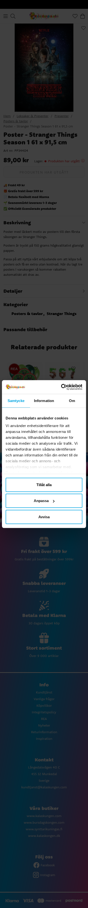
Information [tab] (44, 400)
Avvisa (44, 517)
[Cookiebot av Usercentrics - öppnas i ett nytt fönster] (62, 387)
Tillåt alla (44, 484)
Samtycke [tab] (16, 400)
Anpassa (41, 501)
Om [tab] (72, 400)
